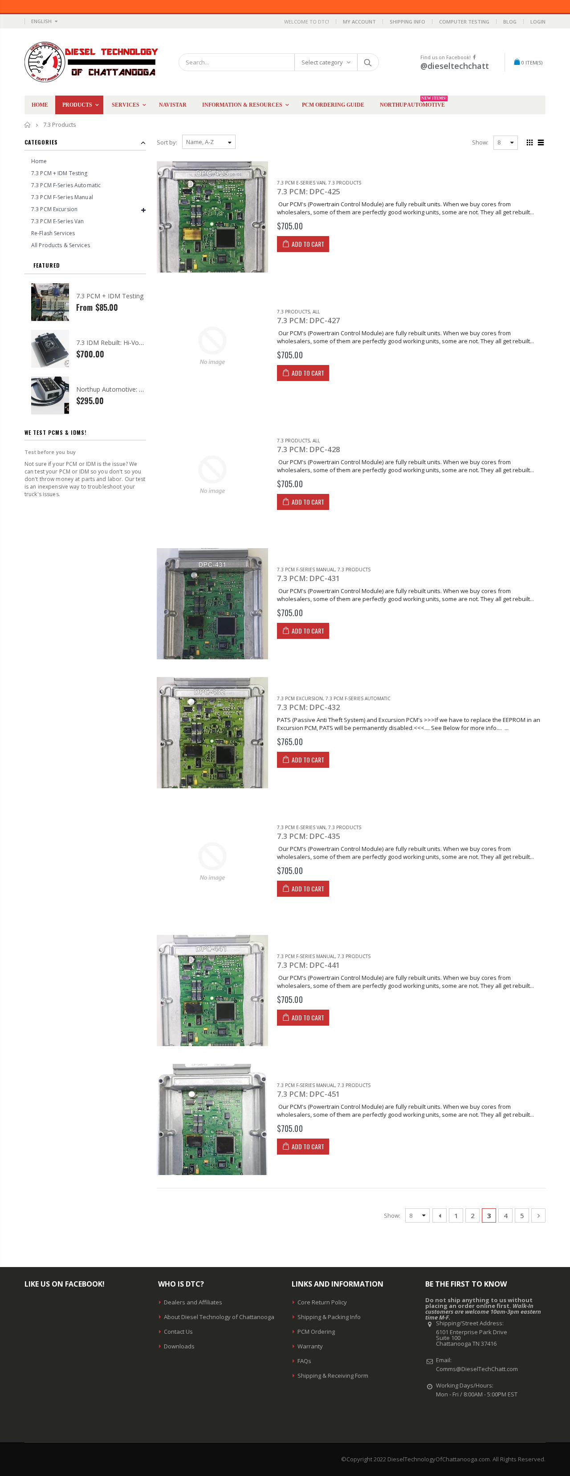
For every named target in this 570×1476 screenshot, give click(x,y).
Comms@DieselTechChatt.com (477, 1369)
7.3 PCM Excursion (300, 698)
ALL (316, 312)
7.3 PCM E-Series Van (301, 183)
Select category (322, 62)
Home (27, 125)
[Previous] (439, 1215)
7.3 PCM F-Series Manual (306, 569)
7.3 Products (344, 183)
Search (368, 62)
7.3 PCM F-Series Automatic (358, 698)
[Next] (538, 1215)
